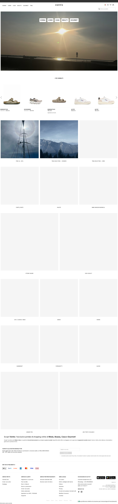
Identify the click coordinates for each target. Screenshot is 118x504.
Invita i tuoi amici (6, 481)
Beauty (19, 5)
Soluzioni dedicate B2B (46, 479)
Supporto (23, 495)
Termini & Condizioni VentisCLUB (67, 491)
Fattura (61, 484)
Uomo (9, 5)
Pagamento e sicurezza (27, 479)
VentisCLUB (5, 479)
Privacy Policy (74, 455)
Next (116, 97)
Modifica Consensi (64, 493)
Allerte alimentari (25, 491)
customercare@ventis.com (85, 479)
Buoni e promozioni (26, 486)
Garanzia (61, 486)
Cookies (61, 495)
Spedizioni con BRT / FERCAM (29, 493)
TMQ (31, 5)
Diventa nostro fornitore (46, 481)
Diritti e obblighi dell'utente (66, 481)
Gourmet (25, 5)
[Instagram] (81, 492)
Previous (1, 97)
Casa (14, 5)
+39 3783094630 (88, 481)
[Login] (108, 4)
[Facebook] (79, 492)
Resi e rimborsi (25, 484)
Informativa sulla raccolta (6, 503)
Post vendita (24, 481)
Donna (4, 5)
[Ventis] (59, 5)
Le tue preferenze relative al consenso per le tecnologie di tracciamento (97, 501)
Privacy (61, 488)
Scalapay (4, 484)
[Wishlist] (110, 4)
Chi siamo (61, 479)
